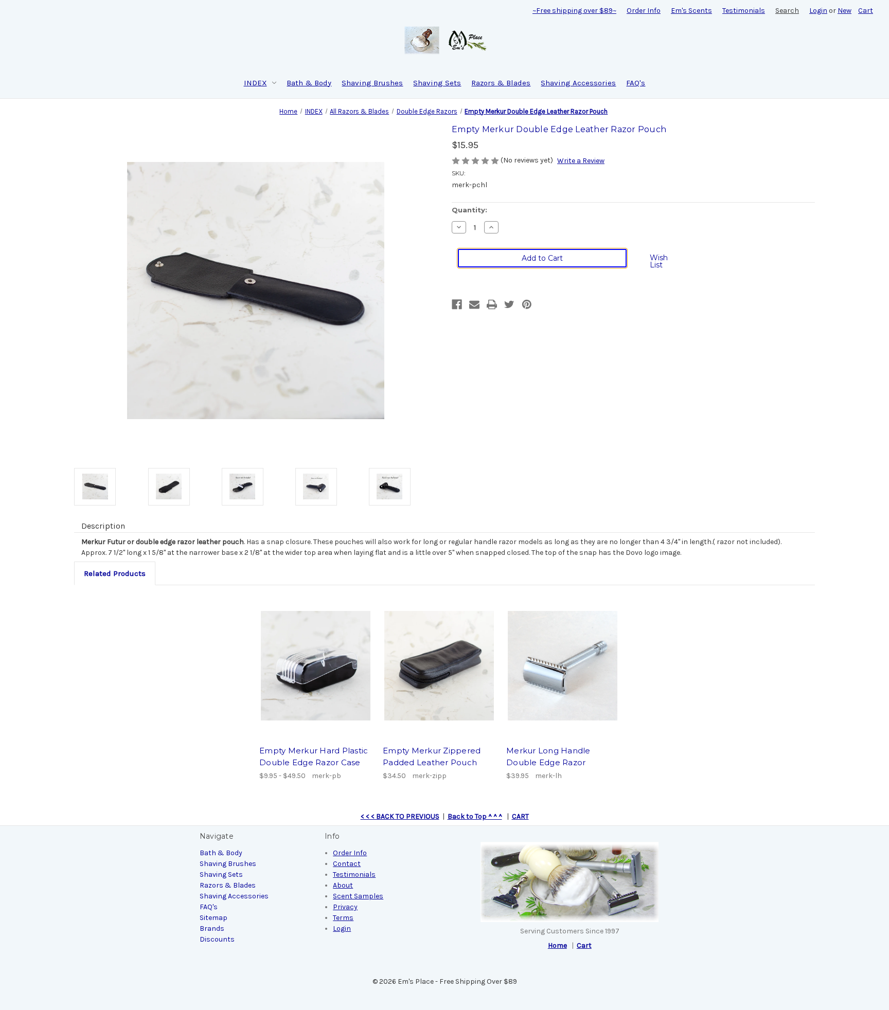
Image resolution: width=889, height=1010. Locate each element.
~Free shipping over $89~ (574, 10)
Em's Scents (691, 10)
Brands (212, 928)
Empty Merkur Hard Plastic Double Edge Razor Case (313, 756)
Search (787, 10)
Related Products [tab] (115, 573)
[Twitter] (509, 304)
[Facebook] (457, 304)
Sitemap (213, 917)
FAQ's (635, 82)
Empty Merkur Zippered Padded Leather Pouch (432, 756)
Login (818, 10)
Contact (347, 863)
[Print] (492, 304)
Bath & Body (309, 82)
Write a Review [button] (580, 160)
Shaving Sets (437, 82)
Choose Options (316, 666)
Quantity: (469, 210)
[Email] (474, 304)
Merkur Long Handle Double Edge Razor (548, 756)
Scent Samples (358, 896)
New (844, 10)
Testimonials (743, 10)
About (343, 885)
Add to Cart (439, 666)
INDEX (255, 82)
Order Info (644, 10)
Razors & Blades (500, 82)
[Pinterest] (527, 304)
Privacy (345, 907)
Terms (343, 917)
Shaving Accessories (578, 82)
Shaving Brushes (372, 82)
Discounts (217, 939)
